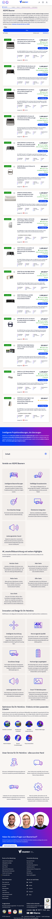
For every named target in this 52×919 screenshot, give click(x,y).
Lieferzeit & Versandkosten (7, 861)
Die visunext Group (6, 884)
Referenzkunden (5, 888)
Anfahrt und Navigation (31, 875)
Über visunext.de (5, 882)
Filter (27, 30)
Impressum (38, 916)
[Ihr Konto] (47, 2)
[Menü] (3, 2)
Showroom (4, 890)
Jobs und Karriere (5, 892)
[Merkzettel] (43, 2)
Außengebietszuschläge (7, 863)
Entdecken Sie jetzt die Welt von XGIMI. (21, 24)
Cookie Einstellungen (46, 916)
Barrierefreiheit (5, 898)
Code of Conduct (5, 896)
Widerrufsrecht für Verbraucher (8, 871)
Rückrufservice (29, 873)
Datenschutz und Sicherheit (29, 916)
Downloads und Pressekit (7, 894)
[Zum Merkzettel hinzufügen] (14, 40)
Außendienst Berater (31, 867)
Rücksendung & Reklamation (7, 869)
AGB (22, 916)
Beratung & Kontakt (30, 861)
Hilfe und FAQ (5, 867)
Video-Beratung (30, 863)
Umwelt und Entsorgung (7, 873)
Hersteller (4, 886)
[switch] (47, 907)
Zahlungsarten (5, 865)
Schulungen (29, 871)
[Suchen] (39, 2)
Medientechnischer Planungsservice (33, 869)
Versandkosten (35, 918)
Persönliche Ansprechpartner (32, 865)
